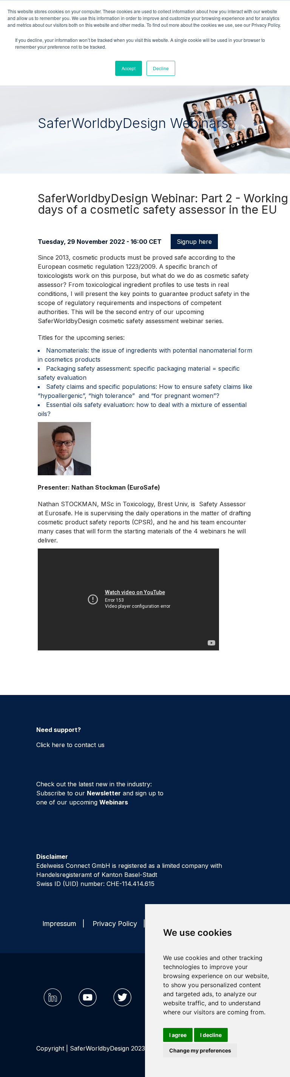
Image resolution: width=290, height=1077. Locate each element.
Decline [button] (161, 68)
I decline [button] (211, 1035)
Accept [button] (129, 68)
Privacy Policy (115, 924)
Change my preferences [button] (200, 1050)
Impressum (59, 924)
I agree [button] (178, 1035)
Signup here (194, 241)
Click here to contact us (70, 745)
